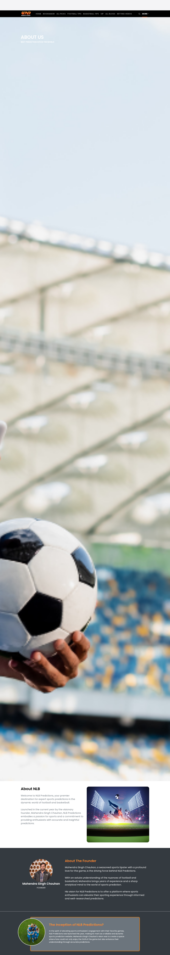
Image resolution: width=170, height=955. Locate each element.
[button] (145, 14)
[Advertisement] (85, 5)
